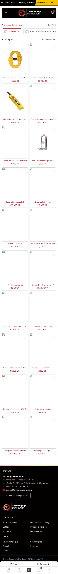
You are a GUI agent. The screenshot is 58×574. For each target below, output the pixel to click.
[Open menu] (29, 570)
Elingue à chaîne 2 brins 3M (43, 326)
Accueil (6, 546)
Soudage (7, 531)
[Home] (9, 569)
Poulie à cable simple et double (15, 368)
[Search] (19, 569)
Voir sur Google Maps (18, 495)
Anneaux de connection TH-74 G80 (15, 78)
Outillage (7, 527)
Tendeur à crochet (15, 285)
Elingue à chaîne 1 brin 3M (15, 451)
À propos (34, 546)
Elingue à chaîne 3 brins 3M (15, 326)
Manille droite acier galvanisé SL (43, 161)
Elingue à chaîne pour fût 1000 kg (15, 409)
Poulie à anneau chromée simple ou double (43, 368)
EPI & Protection (10, 522)
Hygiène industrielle (38, 527)
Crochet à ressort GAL (15, 202)
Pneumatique (36, 531)
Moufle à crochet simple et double (43, 78)
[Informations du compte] (49, 569)
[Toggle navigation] (6, 13)
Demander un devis (45, 3)
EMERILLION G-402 (15, 244)
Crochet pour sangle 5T (42, 451)
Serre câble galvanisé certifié (43, 244)
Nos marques (36, 542)
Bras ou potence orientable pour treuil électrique (43, 119)
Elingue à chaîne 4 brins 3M (43, 285)
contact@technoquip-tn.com (19, 490)
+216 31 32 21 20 (20, 486)
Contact (6, 550)
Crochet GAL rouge (43, 202)
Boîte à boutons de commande (15, 119)
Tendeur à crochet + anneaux (15, 161)
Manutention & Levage (40, 522)
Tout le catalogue (10, 542)
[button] (45, 564)
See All (51, 25)
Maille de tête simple (43, 409)
